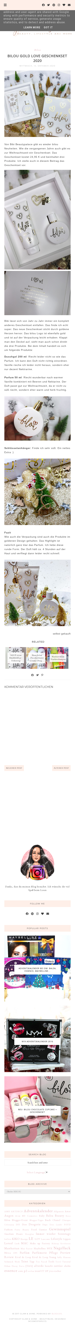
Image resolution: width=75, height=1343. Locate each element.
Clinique (66, 1220)
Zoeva (21, 1266)
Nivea (7, 1252)
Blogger (57, 1314)
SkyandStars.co (37, 1321)
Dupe (45, 1224)
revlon (31, 1271)
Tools (51, 1261)
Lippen (67, 1239)
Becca (68, 1216)
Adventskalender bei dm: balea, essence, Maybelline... (37, 969)
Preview (65, 1253)
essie (20, 1271)
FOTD (67, 1224)
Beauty (59, 1215)
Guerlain (9, 1233)
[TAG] (29, 1265)
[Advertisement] (37, 807)
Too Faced (41, 1261)
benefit (49, 1265)
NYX (49, 1248)
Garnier (43, 1229)
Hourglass (29, 1234)
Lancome (45, 1239)
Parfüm (25, 1253)
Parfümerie (39, 1253)
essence (10, 1270)
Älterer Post (61, 768)
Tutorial (66, 1261)
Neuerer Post (14, 768)
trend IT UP (41, 1271)
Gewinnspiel (60, 1229)
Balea (49, 1215)
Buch (48, 1220)
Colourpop (9, 1224)
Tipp (31, 1261)
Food (34, 1229)
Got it (48, 27)
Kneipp (24, 1239)
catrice (58, 1266)
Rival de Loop (23, 1257)
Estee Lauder (56, 1224)
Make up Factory (40, 1243)
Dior (24, 1224)
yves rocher (55, 1271)
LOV (37, 1239)
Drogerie (35, 1224)
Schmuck (8, 1261)
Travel (58, 1261)
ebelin (67, 1265)
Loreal (8, 1243)
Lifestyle (56, 1239)
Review (9, 1257)
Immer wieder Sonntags (53, 1234)
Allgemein (59, 1211)
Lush (17, 1243)
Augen (9, 1215)
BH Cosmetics (29, 1215)
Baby (42, 1215)
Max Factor (27, 1248)
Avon (17, 1215)
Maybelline (40, 1248)
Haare (19, 1233)
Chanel (56, 1220)
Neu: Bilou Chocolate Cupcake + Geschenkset (37, 1110)
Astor (68, 1211)
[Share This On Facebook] (33, 675)
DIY (18, 1224)
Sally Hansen (64, 1257)
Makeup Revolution (61, 1243)
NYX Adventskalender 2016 (37, 1041)
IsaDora (7, 1239)
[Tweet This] (38, 675)
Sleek (17, 1261)
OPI (15, 1252)
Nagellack (62, 1247)
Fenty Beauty (22, 1229)
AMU (7, 1211)
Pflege (53, 1253)
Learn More (32, 27)
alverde (39, 1266)
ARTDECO (17, 1211)
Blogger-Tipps (36, 1220)
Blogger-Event (20, 1220)
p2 (25, 1271)
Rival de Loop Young (44, 1257)
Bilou (37, 49)
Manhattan (12, 1248)
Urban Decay (11, 1265)
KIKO (16, 1239)
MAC (24, 1243)
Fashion (8, 1229)
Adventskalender (38, 1210)
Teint (24, 1261)
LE (31, 1238)
